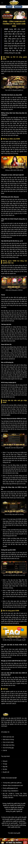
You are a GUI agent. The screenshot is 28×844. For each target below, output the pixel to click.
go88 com (19, 819)
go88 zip (19, 782)
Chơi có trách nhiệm (8, 742)
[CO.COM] (14, 2)
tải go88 (24, 817)
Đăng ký (5, 761)
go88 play (22, 821)
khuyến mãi (6, 772)
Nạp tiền (5, 766)
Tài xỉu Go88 (22, 823)
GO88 (2, 718)
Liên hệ (5, 750)
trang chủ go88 (14, 825)
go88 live (15, 821)
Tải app (5, 764)
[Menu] (2, 3)
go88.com (13, 819)
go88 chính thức (15, 827)
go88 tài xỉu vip (6, 823)
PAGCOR (8, 119)
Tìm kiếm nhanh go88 (14, 833)
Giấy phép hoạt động (8, 745)
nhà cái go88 (5, 825)
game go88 (14, 823)
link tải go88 (5, 819)
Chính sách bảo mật (8, 737)
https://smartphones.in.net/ (15, 785)
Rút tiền (5, 769)
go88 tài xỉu (9, 821)
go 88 (19, 817)
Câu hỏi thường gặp (8, 747)
